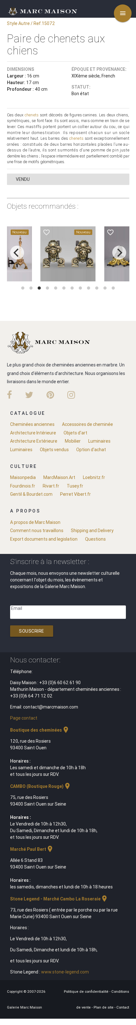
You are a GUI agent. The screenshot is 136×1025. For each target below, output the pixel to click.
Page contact (23, 718)
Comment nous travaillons (36, 530)
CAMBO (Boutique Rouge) (40, 786)
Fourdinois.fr (22, 486)
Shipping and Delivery (92, 530)
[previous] (17, 253)
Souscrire (31, 631)
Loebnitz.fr (94, 477)
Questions (95, 539)
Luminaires (99, 441)
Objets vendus (54, 449)
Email (16, 608)
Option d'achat (91, 449)
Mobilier (73, 441)
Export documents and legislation (43, 539)
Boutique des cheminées (40, 730)
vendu (23, 179)
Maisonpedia (23, 477)
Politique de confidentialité (86, 991)
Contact (122, 1007)
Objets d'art (75, 433)
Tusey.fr (75, 486)
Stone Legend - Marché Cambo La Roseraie (59, 899)
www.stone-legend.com (65, 972)
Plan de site (104, 1007)
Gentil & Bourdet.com (31, 494)
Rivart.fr (51, 486)
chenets (32, 115)
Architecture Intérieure (33, 433)
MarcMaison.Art (59, 477)
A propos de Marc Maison (35, 522)
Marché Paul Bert (32, 849)
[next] (119, 253)
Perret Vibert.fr (75, 494)
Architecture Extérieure (33, 441)
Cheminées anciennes (32, 424)
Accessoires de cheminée (87, 424)
